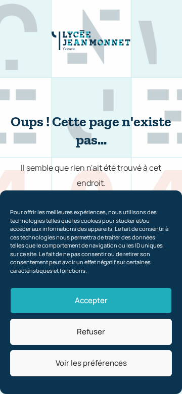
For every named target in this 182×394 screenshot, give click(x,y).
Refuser (91, 331)
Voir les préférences (91, 363)
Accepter (91, 300)
